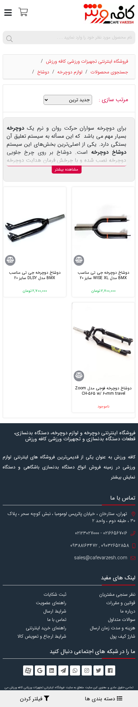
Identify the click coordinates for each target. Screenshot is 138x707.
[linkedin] (52, 670)
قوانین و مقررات (120, 602)
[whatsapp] (75, 670)
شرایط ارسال (54, 611)
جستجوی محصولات (109, 72)
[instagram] (87, 670)
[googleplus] (40, 670)
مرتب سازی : (114, 99)
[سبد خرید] (22, 11)
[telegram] (63, 670)
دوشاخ (43, 72)
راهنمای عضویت (51, 602)
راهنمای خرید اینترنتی (46, 628)
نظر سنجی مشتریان (117, 594)
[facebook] (110, 670)
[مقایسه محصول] (79, 260)
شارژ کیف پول (122, 636)
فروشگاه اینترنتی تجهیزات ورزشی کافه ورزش (87, 61)
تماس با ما (56, 619)
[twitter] (98, 670)
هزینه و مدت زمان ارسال (112, 628)
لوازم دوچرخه (69, 72)
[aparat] (28, 670)
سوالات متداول (121, 619)
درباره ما (127, 611)
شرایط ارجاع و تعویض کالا (41, 636)
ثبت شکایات (55, 594)
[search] (9, 37)
